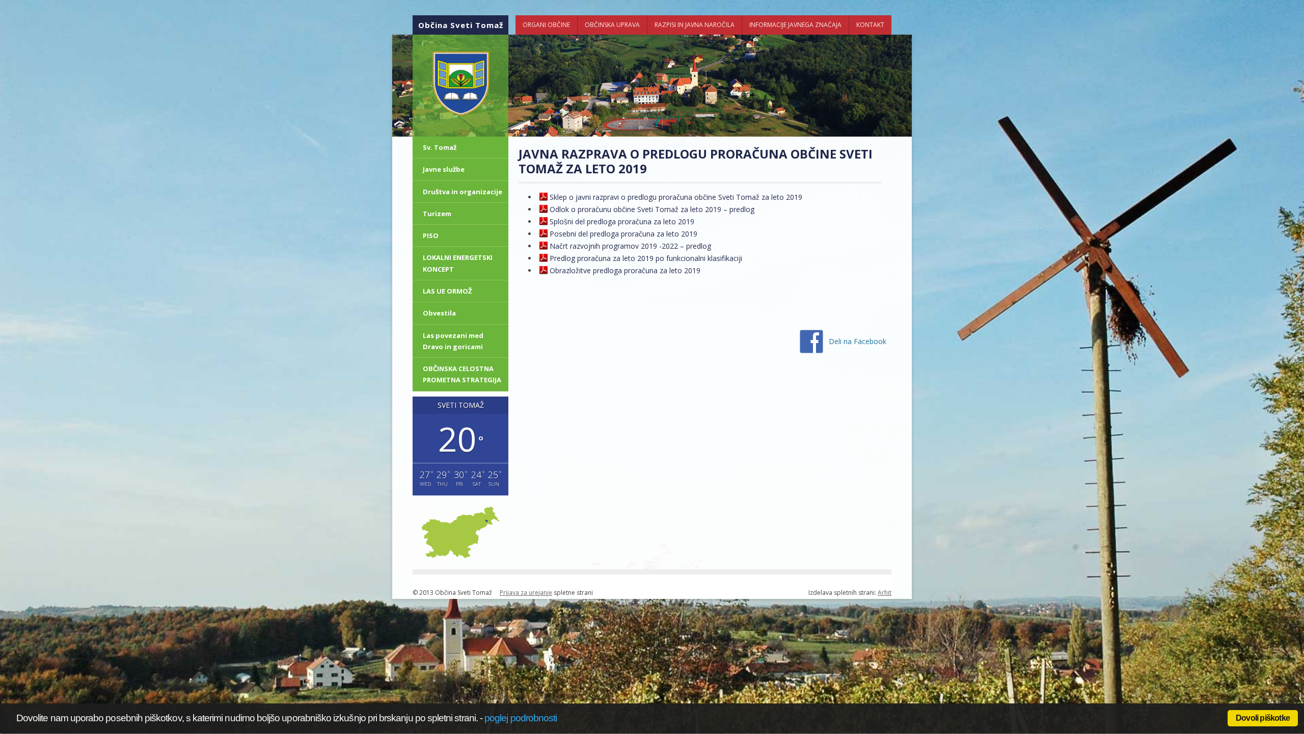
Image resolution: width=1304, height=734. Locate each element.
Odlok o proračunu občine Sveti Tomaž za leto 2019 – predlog (652, 209)
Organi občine (546, 24)
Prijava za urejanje (526, 592)
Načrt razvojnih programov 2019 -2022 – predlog (630, 246)
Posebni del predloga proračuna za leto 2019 (623, 234)
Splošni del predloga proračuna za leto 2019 (622, 221)
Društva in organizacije (462, 191)
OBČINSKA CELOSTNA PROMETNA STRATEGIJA (462, 374)
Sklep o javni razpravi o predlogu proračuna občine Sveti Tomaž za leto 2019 (676, 197)
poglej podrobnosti (520, 718)
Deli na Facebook (857, 341)
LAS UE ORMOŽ (447, 291)
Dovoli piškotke (1263, 718)
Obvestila (439, 313)
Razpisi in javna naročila (695, 24)
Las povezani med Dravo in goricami (453, 341)
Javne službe (444, 169)
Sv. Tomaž (439, 147)
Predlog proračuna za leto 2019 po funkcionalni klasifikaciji (646, 258)
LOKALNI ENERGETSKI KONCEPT (458, 263)
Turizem (437, 213)
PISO (431, 235)
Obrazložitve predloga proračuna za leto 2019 (625, 270)
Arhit (884, 592)
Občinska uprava (612, 24)
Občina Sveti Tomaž (460, 25)
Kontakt (870, 24)
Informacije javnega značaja (795, 24)
